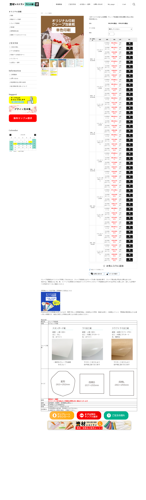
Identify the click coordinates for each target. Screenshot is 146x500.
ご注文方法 (72, 4)
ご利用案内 (13, 74)
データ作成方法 (14, 51)
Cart (124, 4)
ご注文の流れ (14, 47)
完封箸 (12, 27)
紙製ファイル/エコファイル (18, 34)
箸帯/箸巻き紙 (14, 31)
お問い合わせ (98, 4)
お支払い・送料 (85, 4)
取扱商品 (59, 4)
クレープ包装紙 (48, 13)
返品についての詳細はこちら (97, 269)
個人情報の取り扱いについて (18, 86)
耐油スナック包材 (15, 19)
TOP (42, 13)
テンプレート (14, 58)
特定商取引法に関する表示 (18, 82)
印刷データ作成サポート (17, 54)
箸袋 (11, 15)
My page (111, 4)
